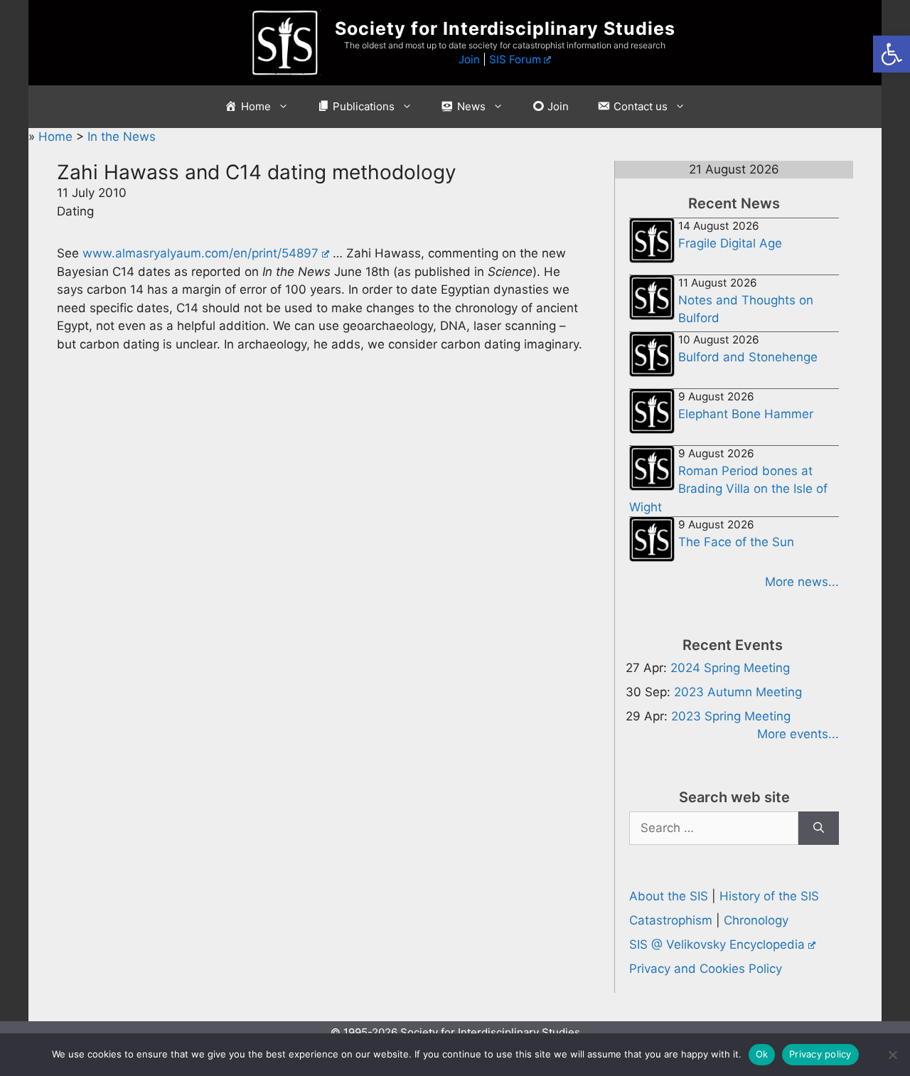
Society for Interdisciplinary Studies (505, 28)
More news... (802, 582)
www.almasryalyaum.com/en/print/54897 (200, 253)
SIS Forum (515, 59)
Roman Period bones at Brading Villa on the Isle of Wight (728, 489)
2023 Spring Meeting (731, 716)
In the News (121, 136)
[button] (891, 54)
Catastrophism (670, 920)
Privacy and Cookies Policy (705, 969)
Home (57, 136)
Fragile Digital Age (730, 243)
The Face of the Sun (736, 542)
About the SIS (668, 896)
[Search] (818, 828)
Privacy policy (820, 1054)
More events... (798, 734)
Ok (762, 1054)
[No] (892, 1055)
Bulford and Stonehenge (748, 357)
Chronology (756, 920)
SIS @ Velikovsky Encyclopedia (717, 944)
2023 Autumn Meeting (738, 692)
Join (469, 59)
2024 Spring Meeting (730, 668)
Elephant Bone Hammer (745, 414)
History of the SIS (769, 896)
